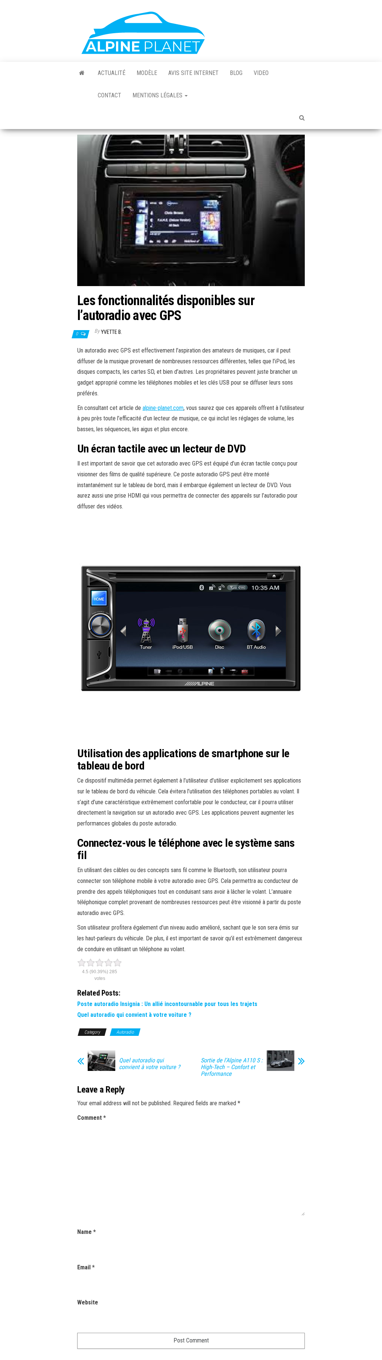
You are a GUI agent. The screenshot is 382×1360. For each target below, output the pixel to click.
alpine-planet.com (163, 407)
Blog (236, 72)
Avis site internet (193, 72)
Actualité (111, 72)
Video (261, 72)
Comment (91, 1117)
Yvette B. (111, 332)
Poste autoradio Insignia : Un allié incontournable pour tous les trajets (167, 1004)
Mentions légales (158, 95)
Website (87, 1302)
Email (86, 1267)
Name (86, 1231)
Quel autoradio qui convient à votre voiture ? (134, 1014)
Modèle (147, 72)
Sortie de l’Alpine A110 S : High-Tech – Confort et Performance (232, 1067)
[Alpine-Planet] (82, 73)
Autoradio (125, 1032)
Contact (109, 95)
